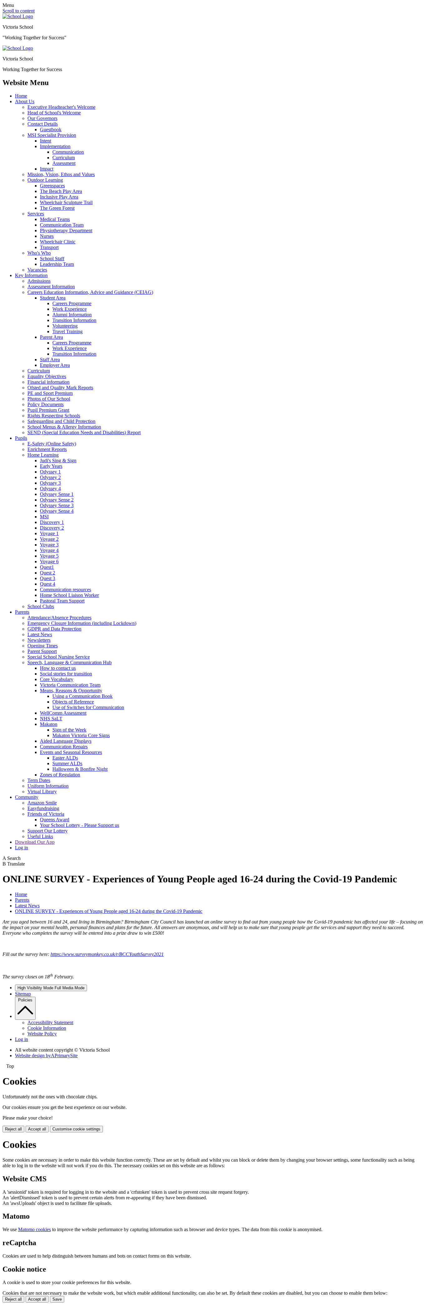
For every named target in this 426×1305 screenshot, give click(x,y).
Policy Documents (45, 404)
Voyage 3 (49, 544)
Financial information (48, 382)
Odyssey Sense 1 (57, 494)
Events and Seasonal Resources (71, 752)
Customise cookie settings (76, 1129)
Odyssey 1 (50, 471)
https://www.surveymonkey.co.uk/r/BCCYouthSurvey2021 (107, 954)
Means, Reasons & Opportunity (71, 690)
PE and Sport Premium (50, 393)
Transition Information (74, 320)
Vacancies (37, 269)
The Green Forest (57, 208)
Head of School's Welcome (54, 112)
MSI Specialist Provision (51, 135)
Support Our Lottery (47, 830)
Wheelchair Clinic (57, 241)
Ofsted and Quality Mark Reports (60, 387)
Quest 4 (47, 584)
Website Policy (42, 1033)
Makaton (48, 724)
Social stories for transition (66, 673)
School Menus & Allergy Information (64, 426)
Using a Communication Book (82, 696)
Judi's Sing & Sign (58, 460)
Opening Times (42, 645)
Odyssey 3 (50, 483)
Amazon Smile (42, 802)
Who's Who (39, 253)
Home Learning (43, 455)
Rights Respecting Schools (53, 415)
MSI (44, 516)
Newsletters (39, 640)
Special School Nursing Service (58, 657)
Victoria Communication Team (70, 685)
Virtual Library (42, 791)
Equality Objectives (46, 376)
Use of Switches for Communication (88, 707)
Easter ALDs (65, 757)
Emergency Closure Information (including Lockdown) (81, 623)
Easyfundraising (43, 808)
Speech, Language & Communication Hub (69, 662)
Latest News (39, 634)
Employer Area (55, 365)
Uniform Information (48, 786)
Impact (46, 168)
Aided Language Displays (65, 741)
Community (26, 797)
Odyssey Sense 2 (57, 499)
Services (35, 213)
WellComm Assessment (63, 713)
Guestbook (50, 129)
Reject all (13, 1129)
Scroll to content (18, 10)
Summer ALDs (67, 763)
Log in (21, 847)
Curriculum (63, 157)
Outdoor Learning (45, 180)
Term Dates (38, 780)
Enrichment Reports (47, 449)
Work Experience (69, 309)
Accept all (37, 1129)
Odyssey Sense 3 (57, 505)
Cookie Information (46, 1028)
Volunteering (65, 326)
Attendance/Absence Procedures (59, 617)
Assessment (63, 163)
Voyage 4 (49, 550)
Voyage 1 (49, 533)
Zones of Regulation (60, 774)
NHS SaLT (51, 718)
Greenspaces (52, 185)
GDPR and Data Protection (54, 628)
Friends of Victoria (45, 814)
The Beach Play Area (61, 191)
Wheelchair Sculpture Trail (66, 202)
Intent (45, 140)
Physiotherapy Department (66, 230)
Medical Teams (55, 219)
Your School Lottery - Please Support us (79, 825)
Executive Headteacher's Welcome (61, 107)
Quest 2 (47, 572)
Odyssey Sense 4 (57, 511)
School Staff (52, 258)
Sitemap (23, 993)
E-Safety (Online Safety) (51, 443)
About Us (24, 101)
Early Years (51, 466)
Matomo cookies (34, 1229)
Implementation (55, 146)
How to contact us (58, 668)
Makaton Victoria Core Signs (81, 735)
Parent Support (42, 651)
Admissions (39, 281)
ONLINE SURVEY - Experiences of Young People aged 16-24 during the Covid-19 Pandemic (108, 911)
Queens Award (54, 819)
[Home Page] (17, 16)
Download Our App (35, 842)
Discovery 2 (52, 527)
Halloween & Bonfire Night (80, 769)
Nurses (47, 236)
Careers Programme (71, 303)
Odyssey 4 (50, 488)
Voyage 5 (49, 556)
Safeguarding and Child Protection (61, 421)
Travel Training (67, 331)
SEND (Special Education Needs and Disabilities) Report (84, 432)
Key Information (31, 275)
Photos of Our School (48, 398)
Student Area (52, 297)
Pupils (21, 438)
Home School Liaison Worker (69, 595)
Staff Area (50, 359)
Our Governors (42, 118)
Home (21, 95)
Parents (22, 612)
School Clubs (40, 606)
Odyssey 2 (50, 477)
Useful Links (40, 836)
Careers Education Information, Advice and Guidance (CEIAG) (90, 292)
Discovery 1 (52, 522)
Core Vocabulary (56, 679)
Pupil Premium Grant (48, 410)
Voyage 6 (49, 561)
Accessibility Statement (50, 1022)
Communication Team (62, 225)
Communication (68, 152)
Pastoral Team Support (62, 600)
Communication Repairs (64, 746)
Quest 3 (47, 578)
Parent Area (51, 337)
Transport (49, 247)
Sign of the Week (69, 729)
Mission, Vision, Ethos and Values (61, 174)
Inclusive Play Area (59, 196)
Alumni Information (72, 314)
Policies (25, 1000)
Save (57, 1299)
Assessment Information (51, 286)
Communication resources (65, 589)
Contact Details (42, 124)
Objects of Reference (73, 701)
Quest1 (47, 567)
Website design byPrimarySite (46, 1055)
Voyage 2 (49, 539)
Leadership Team (57, 264)
